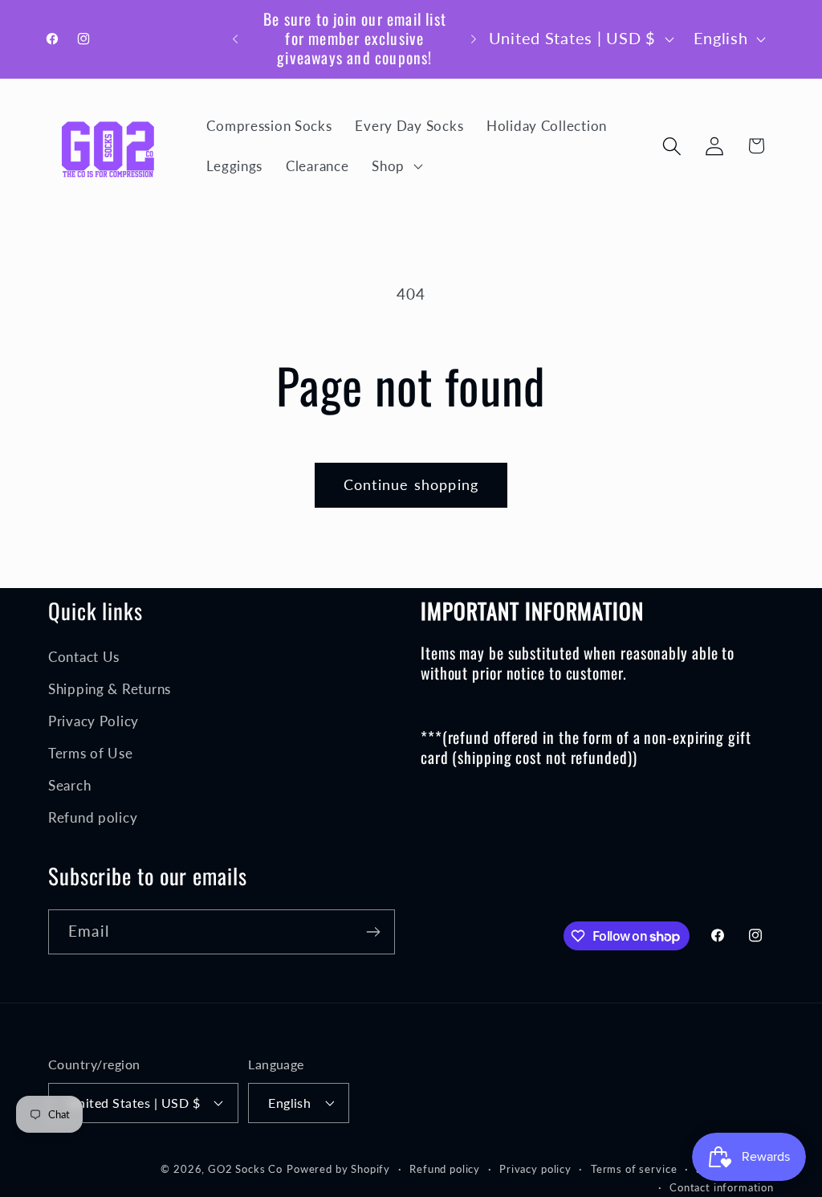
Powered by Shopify (338, 1168)
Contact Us (84, 656)
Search (69, 785)
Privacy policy (535, 1168)
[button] (395, 166)
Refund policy (92, 817)
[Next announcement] (473, 38)
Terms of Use (90, 753)
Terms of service (634, 1168)
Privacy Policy (93, 721)
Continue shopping (411, 484)
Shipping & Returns (109, 688)
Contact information (721, 1187)
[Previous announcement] (235, 38)
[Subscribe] (373, 931)
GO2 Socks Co (245, 1168)
